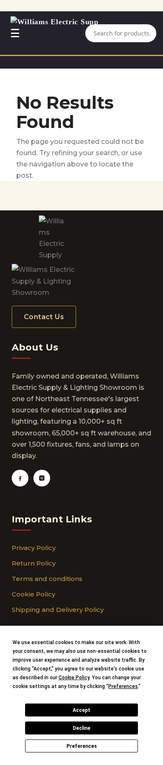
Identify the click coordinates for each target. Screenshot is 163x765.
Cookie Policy (33, 594)
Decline (81, 728)
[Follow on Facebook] (20, 478)
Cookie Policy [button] (74, 678)
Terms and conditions (47, 579)
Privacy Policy (34, 548)
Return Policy (34, 563)
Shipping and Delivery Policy (58, 610)
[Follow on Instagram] (41, 478)
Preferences (81, 746)
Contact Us (44, 317)
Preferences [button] (123, 686)
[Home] (54, 33)
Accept (81, 710)
